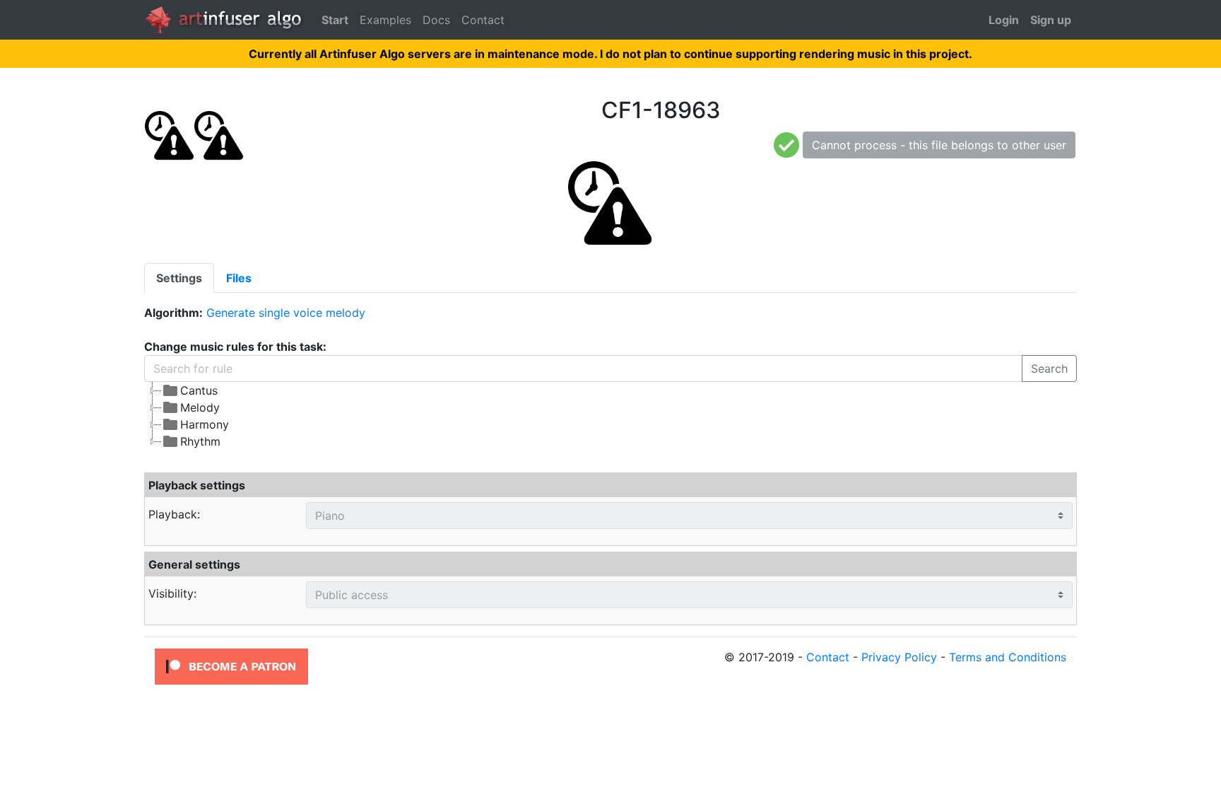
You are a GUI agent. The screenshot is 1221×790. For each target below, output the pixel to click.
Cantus (199, 390)
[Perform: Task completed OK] (786, 144)
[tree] (491, 416)
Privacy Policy (899, 657)
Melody (200, 407)
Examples (385, 20)
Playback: (174, 514)
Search (1049, 368)
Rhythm (200, 441)
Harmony (204, 424)
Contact (483, 20)
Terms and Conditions (1007, 657)
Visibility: (172, 593)
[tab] (179, 278)
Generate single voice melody (285, 313)
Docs (436, 20)
